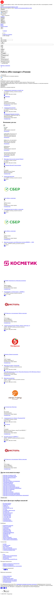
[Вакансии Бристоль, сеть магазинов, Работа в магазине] (28, 304)
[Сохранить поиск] (2, 46)
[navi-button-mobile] (2, 28)
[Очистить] (2, 43)
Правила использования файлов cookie (23, 8)
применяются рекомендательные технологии (27, 584)
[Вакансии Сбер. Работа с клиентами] (28, 189)
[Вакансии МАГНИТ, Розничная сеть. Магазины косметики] (28, 263)
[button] (2, 24)
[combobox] (7, 40)
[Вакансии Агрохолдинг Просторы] (28, 395)
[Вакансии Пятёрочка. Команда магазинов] (28, 342)
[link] (3, 21)
